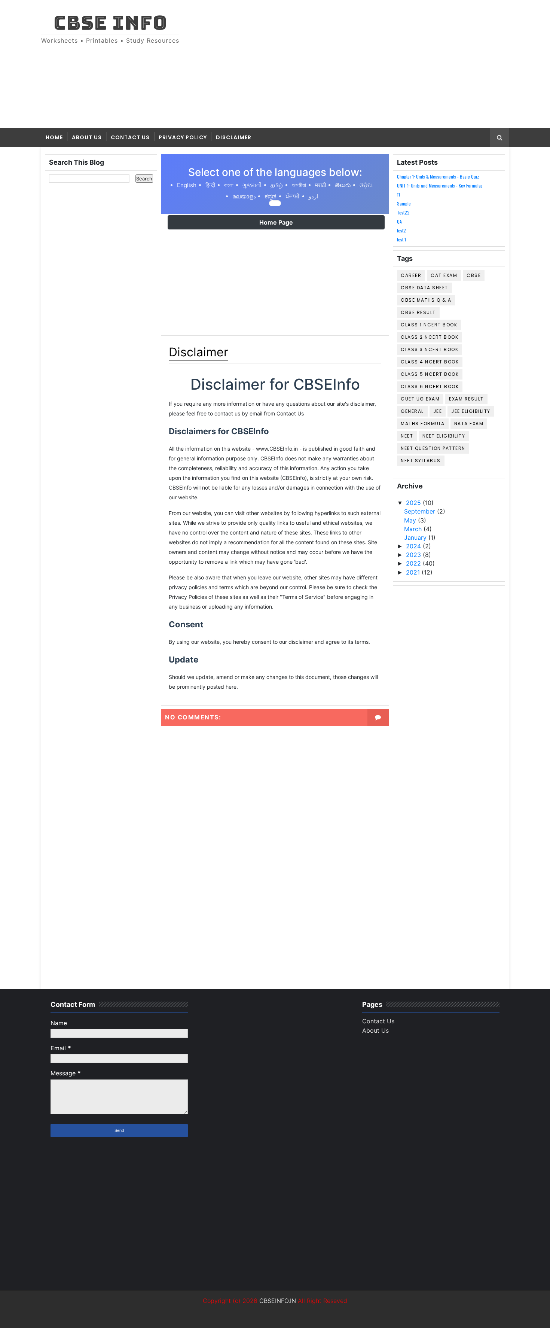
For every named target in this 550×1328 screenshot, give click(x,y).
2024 (414, 546)
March (414, 529)
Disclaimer (233, 137)
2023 (414, 554)
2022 (414, 563)
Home (54, 137)
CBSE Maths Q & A (426, 300)
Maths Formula (423, 423)
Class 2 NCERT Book (429, 337)
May (411, 520)
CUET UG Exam (420, 399)
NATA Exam (469, 423)
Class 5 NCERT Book (430, 374)
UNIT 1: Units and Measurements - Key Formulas (440, 185)
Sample (404, 203)
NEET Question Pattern (433, 448)
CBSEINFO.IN (277, 1300)
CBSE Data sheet (424, 287)
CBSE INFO (110, 23)
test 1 (401, 239)
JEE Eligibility (471, 411)
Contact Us (378, 1021)
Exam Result (466, 399)
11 (398, 194)
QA (399, 221)
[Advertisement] (372, 64)
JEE (437, 411)
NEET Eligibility (443, 436)
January (416, 537)
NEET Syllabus (421, 460)
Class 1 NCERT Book (429, 325)
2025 (414, 502)
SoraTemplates (46, 1316)
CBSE (474, 275)
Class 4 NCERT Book (430, 362)
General (412, 411)
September (420, 511)
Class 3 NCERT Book (429, 349)
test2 (401, 230)
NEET (407, 436)
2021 (414, 572)
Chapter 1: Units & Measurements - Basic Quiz (438, 176)
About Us (87, 137)
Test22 (403, 212)
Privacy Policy (183, 137)
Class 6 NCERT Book (430, 386)
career (411, 275)
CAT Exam (444, 275)
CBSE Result (418, 312)
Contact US (130, 137)
